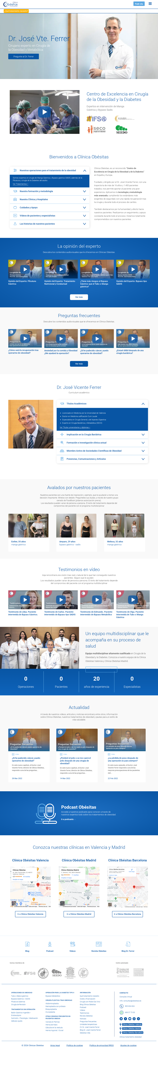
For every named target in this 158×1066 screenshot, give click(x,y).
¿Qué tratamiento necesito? (16, 11)
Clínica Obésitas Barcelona (133, 1033)
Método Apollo (16, 1021)
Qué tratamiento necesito (89, 996)
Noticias (83, 1019)
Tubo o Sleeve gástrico (19, 996)
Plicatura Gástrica (18, 1002)
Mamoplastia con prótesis (55, 1006)
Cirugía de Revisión (18, 1004)
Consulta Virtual (126, 997)
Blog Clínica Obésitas (88, 1004)
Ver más (79, 297)
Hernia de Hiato (51, 1025)
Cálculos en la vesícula (54, 1028)
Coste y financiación (87, 999)
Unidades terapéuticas (88, 1024)
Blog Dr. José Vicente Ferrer (90, 1030)
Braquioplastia (51, 1009)
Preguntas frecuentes (88, 1021)
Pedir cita (139, 4)
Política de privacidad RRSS (101, 1045)
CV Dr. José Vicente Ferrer (89, 1027)
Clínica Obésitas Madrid (131, 1029)
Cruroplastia (50, 1012)
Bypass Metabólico (53, 996)
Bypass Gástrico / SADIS (20, 999)
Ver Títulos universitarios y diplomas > (75, 427)
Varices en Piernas (53, 1022)
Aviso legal (55, 1045)
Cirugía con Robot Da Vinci (90, 1002)
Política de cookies (75, 1045)
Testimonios (84, 1013)
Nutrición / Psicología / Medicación (24, 1018)
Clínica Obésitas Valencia (132, 1024)
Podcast (83, 1007)
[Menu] (150, 3)
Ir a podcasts (67, 819)
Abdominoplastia (52, 1003)
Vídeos (82, 1010)
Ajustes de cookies (128, 1045)
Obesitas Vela (85, 1033)
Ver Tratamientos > (20, 184)
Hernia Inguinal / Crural (54, 1030)
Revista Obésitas (86, 1016)
